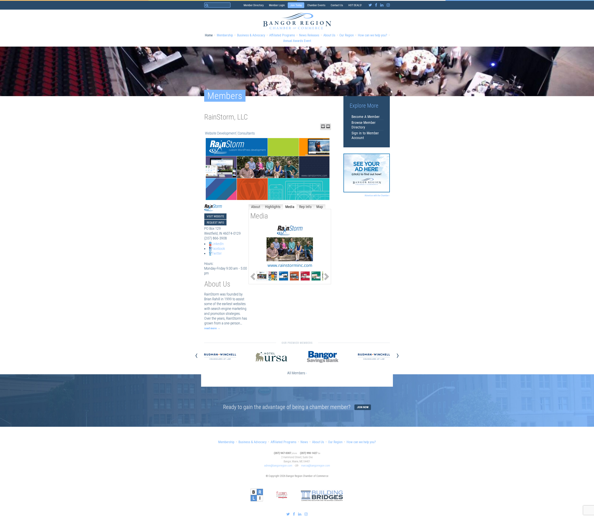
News (304, 442)
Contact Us (337, 5)
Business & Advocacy (251, 35)
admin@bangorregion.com (278, 465)
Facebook (218, 248)
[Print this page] (323, 126)
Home (209, 35)
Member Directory (254, 5)
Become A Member (365, 117)
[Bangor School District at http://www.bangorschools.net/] (305, 276)
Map (319, 207)
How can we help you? (372, 35)
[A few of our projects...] (273, 276)
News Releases (309, 35)
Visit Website (215, 216)
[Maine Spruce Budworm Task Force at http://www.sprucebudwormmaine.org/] (316, 276)
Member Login (277, 5)
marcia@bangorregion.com (315, 465)
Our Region (346, 35)
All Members (297, 373)
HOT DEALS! (355, 5)
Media (289, 207)
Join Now (362, 407)
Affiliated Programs (282, 35)
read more (210, 328)
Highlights (272, 207)
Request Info (215, 222)
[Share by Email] (328, 126)
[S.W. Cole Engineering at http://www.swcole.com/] (294, 276)
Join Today (296, 5)
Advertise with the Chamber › (377, 195)
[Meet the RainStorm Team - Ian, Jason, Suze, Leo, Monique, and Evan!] (262, 276)
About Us (329, 35)
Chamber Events (316, 5)
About (255, 207)
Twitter (217, 253)
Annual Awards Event (297, 41)
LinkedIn (218, 244)
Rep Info (305, 207)
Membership (225, 35)
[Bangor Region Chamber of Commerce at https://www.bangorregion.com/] (283, 276)
